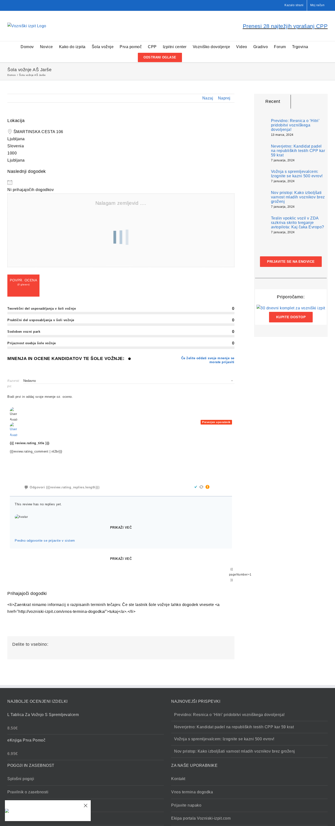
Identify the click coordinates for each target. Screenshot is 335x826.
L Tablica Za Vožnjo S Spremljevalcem (47, 811)
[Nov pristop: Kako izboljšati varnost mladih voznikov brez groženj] (261, 200)
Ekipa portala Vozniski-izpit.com (201, 818)
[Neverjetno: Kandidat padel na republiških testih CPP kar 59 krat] (261, 153)
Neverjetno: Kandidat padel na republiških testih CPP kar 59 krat (298, 150)
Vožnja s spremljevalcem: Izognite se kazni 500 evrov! (297, 173)
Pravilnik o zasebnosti (27, 792)
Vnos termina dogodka (192, 792)
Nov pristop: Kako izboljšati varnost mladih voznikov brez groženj (298, 197)
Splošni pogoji (20, 779)
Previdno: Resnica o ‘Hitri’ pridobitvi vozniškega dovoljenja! (295, 125)
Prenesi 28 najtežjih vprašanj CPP (285, 26)
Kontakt (178, 779)
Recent (272, 101)
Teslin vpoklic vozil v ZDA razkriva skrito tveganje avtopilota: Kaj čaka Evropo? (297, 222)
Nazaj (207, 98)
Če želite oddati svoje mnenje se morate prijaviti (207, 360)
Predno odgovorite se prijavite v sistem (45, 540)
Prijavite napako (186, 805)
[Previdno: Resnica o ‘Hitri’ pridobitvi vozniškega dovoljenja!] (261, 126)
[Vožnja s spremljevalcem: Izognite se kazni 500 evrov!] (261, 176)
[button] (189, 57)
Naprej (224, 98)
